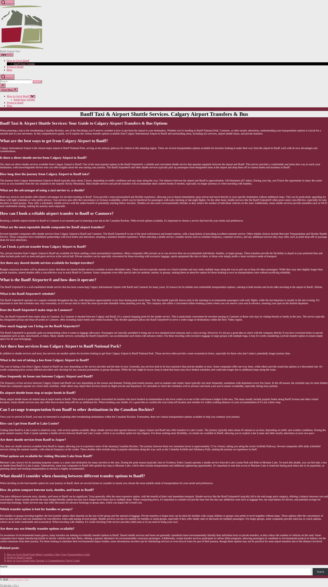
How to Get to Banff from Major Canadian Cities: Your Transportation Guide (48, 554)
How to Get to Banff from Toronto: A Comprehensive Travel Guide (43, 560)
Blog (9, 69)
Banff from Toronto (24, 63)
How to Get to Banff (18, 60)
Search (3, 566)
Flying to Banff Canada (19, 557)
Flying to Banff (15, 66)
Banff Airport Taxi (19, 579)
